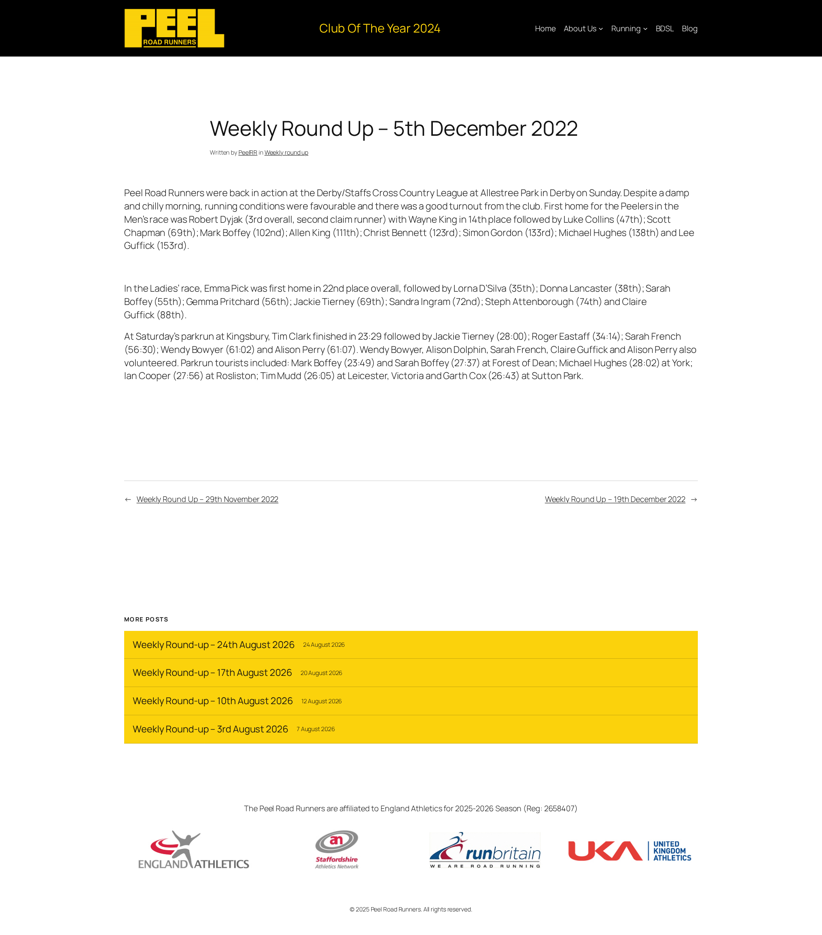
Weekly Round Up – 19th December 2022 (615, 499)
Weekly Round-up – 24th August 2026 (214, 644)
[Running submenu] (645, 28)
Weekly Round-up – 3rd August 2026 (211, 729)
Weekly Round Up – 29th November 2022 (207, 499)
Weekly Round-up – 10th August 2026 (213, 701)
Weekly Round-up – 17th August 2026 (212, 672)
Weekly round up (287, 152)
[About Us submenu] (601, 28)
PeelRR (247, 152)
